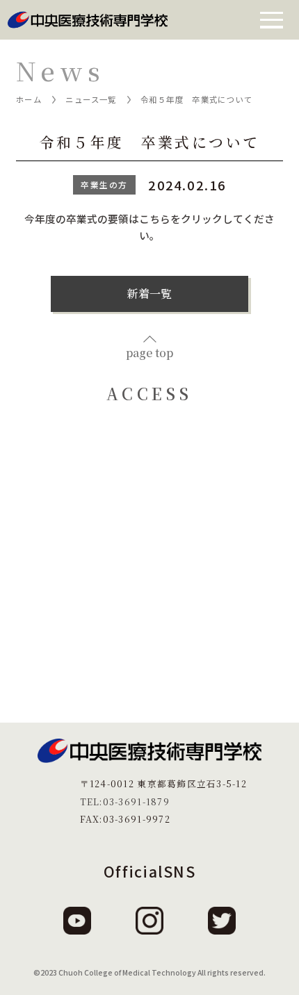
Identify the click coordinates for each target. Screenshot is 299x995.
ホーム (29, 99)
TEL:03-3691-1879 (125, 801)
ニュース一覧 (90, 99)
